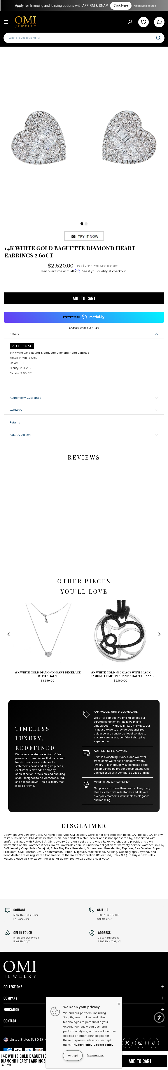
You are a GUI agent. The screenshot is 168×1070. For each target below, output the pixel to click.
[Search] (158, 37)
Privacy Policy (82, 1044)
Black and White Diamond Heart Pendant (120, 672)
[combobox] (84, 38)
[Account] (130, 22)
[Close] (119, 1003)
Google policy (103, 1044)
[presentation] (9, 634)
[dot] (81, 223)
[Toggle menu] (6, 22)
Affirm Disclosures (144, 5)
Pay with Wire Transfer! (98, 265)
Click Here (120, 5)
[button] (159, 1017)
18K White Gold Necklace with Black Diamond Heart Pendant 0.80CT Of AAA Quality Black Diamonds (48, 674)
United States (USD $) (26, 1039)
